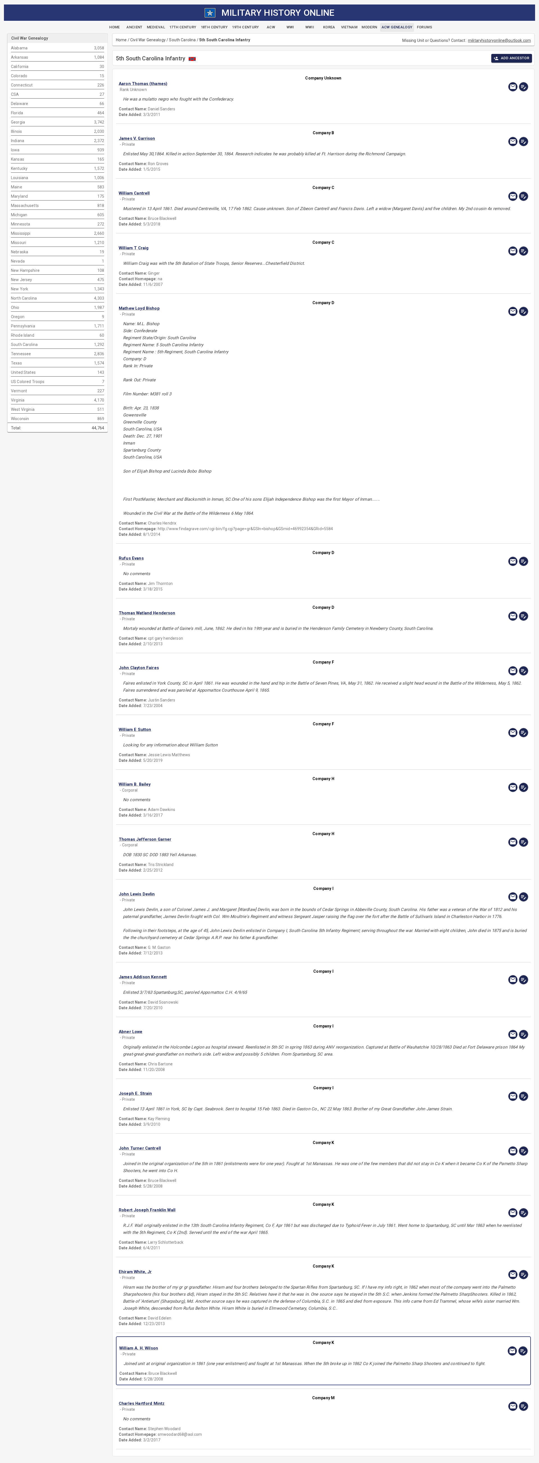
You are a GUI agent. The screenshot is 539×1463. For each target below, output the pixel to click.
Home (121, 40)
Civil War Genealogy (148, 40)
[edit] (523, 86)
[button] (262, 84)
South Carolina (182, 40)
